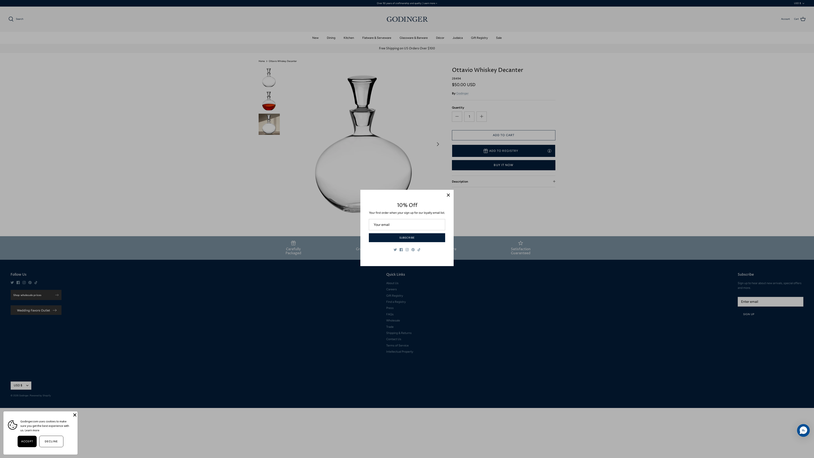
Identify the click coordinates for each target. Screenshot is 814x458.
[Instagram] (407, 249)
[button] (803, 430)
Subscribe (407, 237)
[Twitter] (395, 249)
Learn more (32, 430)
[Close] (448, 195)
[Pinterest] (413, 249)
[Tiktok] (419, 249)
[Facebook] (401, 249)
